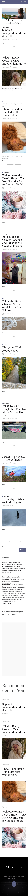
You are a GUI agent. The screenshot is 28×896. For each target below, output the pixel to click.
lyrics (4, 587)
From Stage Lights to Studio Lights (13, 501)
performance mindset (6, 593)
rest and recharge (21, 593)
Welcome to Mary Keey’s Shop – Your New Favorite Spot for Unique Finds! (14, 180)
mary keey (16, 587)
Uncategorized (6, 27)
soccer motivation (7, 597)
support (15, 599)
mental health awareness (7, 589)
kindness (13, 584)
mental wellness (5, 591)
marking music (9, 587)
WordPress (17, 876)
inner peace (16, 581)
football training (14, 579)
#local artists (11, 88)
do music (11, 575)
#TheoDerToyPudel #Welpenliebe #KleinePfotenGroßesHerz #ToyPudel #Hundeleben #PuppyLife (13, 103)
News (21, 591)
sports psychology (7, 599)
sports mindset (21, 597)
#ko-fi (6, 88)
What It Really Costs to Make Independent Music (14, 60)
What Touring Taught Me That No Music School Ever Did (14, 410)
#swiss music (10, 90)
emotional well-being (18, 575)
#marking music (18, 88)
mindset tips (17, 591)
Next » (20, 541)
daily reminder (5, 575)
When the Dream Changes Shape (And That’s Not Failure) (12, 306)
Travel (4, 601)
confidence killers (15, 572)
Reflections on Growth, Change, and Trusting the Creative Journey (12, 241)
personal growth (14, 593)
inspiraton (6, 584)
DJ (5, 298)
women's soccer (11, 601)
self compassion (5, 595)
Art (3, 298)
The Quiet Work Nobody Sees (12, 349)
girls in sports (5, 581)
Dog (3, 106)
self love (10, 595)
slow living (21, 595)
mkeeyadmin (14, 39)
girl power (22, 579)
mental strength (17, 589)
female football (16, 577)
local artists (20, 584)
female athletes (6, 577)
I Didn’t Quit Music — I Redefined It (13, 458)
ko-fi (16, 584)
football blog (5, 579)
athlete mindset (6, 573)
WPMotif (17, 878)
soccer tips (15, 597)
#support (4, 90)
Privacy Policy (14, 872)
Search (4, 547)
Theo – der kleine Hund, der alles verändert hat (13, 112)
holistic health (11, 581)
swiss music (19, 599)
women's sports (6, 603)
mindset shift (11, 591)
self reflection (15, 595)
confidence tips (22, 572)
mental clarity (22, 587)
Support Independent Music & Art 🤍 (14, 33)
